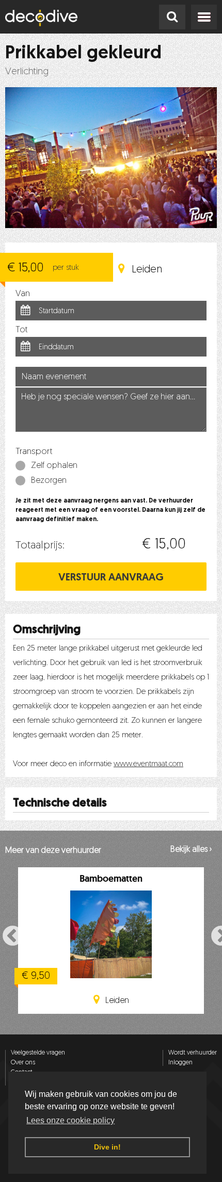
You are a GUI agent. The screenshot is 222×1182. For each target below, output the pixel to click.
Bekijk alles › (191, 850)
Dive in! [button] (107, 1147)
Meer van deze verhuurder (53, 851)
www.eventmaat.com (148, 764)
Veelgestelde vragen (38, 1053)
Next (215, 935)
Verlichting (27, 72)
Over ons (23, 1063)
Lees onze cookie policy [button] (70, 1120)
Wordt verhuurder (192, 1053)
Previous (6, 935)
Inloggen (180, 1063)
